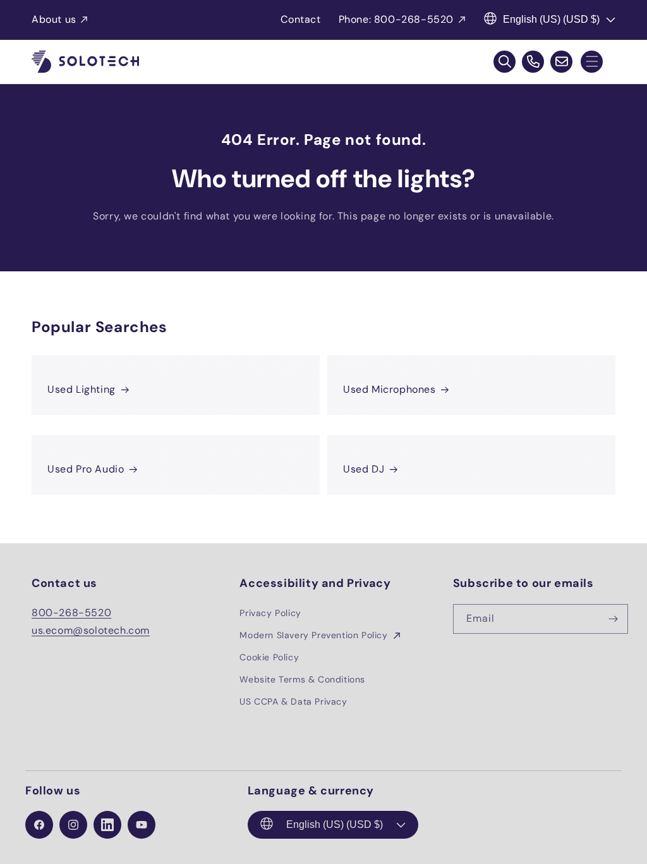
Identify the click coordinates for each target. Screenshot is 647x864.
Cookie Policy (269, 657)
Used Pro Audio (85, 469)
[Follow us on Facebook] (39, 825)
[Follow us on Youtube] (141, 825)
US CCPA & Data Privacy (293, 701)
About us (54, 19)
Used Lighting (81, 389)
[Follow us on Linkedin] (107, 825)
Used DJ (363, 469)
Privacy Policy (270, 613)
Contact (300, 19)
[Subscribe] (613, 619)
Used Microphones (389, 389)
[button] (592, 62)
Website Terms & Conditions (302, 679)
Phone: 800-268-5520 (396, 19)
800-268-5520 (71, 612)
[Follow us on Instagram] (73, 825)
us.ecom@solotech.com (91, 630)
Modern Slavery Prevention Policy (314, 635)
